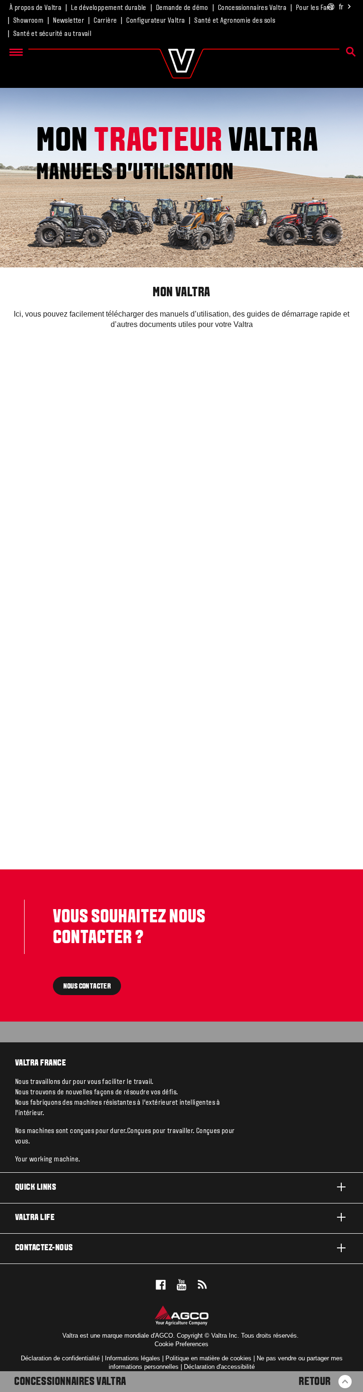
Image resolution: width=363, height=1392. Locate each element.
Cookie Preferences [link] (181, 1344)
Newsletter (68, 20)
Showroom (28, 20)
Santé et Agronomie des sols (234, 20)
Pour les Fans (314, 8)
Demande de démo (182, 8)
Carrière (105, 20)
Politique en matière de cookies (208, 1358)
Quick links (35, 1188)
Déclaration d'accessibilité (219, 1366)
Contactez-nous (44, 1248)
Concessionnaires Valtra (252, 8)
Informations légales (132, 1358)
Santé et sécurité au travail (52, 34)
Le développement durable (109, 8)
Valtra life (34, 1218)
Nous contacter (87, 986)
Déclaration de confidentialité (60, 1358)
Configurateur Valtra (155, 20)
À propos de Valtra (35, 8)
